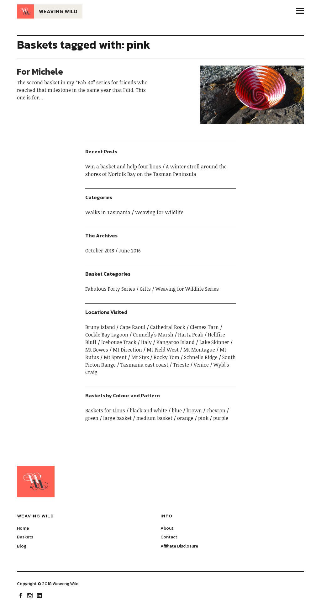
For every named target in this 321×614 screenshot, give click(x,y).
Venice (201, 364)
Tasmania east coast (144, 364)
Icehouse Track (118, 342)
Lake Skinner (214, 342)
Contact (168, 537)
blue (177, 410)
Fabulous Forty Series (110, 288)
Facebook (21, 595)
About (166, 528)
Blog (21, 546)
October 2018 (99, 250)
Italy (146, 342)
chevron (216, 410)
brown (194, 410)
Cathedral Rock (167, 327)
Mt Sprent (115, 357)
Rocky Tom (166, 357)
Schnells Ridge (201, 357)
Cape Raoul (132, 327)
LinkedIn (40, 595)
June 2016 (130, 250)
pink (203, 418)
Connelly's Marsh (153, 334)
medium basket (154, 418)
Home (23, 528)
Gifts (145, 288)
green (91, 418)
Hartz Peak (190, 334)
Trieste (181, 364)
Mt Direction (127, 349)
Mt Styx (140, 357)
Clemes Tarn (204, 327)
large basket (117, 418)
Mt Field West (163, 349)
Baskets (25, 537)
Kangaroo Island (175, 342)
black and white (148, 410)
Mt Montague (199, 349)
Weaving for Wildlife (159, 212)
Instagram (30, 595)
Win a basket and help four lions (123, 166)
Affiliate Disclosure (179, 546)
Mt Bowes (96, 349)
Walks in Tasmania (107, 212)
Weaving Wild (58, 11)
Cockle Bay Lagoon (106, 334)
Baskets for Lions (105, 410)
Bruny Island (100, 327)
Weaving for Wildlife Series (187, 288)
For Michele (40, 71)
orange (185, 418)
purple (220, 418)
